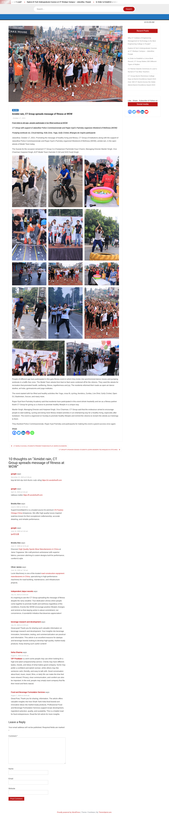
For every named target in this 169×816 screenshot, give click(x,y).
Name (11, 769)
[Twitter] (19, 433)
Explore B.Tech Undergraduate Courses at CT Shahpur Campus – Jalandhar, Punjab (35, 2)
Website (12, 788)
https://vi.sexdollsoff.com (52, 480)
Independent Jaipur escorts (22, 591)
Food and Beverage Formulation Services (28, 692)
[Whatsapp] (32, 433)
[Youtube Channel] (146, 112)
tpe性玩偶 (15, 534)
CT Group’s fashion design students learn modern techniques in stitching (88, 449)
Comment (13, 736)
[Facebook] (14, 433)
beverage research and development (26, 622)
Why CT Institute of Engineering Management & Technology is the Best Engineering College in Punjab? (142, 41)
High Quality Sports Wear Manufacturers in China (39, 549)
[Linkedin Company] (142, 112)
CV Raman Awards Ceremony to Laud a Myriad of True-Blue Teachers (142, 70)
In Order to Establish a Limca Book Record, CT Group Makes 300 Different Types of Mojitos (107, 2)
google (14, 474)
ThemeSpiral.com (105, 812)
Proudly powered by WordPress (68, 812)
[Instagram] (28, 433)
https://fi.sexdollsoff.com (33, 495)
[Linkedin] (23, 433)
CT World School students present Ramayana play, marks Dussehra (40, 446)
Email (11, 779)
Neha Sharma (16, 652)
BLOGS (15, 110)
